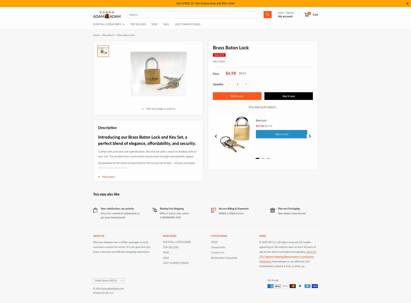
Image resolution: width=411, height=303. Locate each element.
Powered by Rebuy (263, 162)
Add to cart (237, 95)
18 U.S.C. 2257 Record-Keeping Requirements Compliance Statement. (288, 256)
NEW (154, 24)
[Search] (268, 14)
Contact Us (217, 252)
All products (108, 35)
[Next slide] (309, 136)
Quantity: (218, 84)
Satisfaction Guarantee (224, 257)
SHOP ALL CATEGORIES (107, 24)
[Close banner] (407, 3)
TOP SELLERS (138, 24)
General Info (218, 247)
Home (96, 35)
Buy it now (289, 95)
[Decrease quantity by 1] (229, 84)
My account (285, 16)
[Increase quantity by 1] (246, 84)
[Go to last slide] (216, 136)
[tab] (257, 158)
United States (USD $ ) (106, 280)
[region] (205, 3)
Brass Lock (261, 120)
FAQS (214, 241)
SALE (166, 24)
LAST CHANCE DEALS (187, 24)
